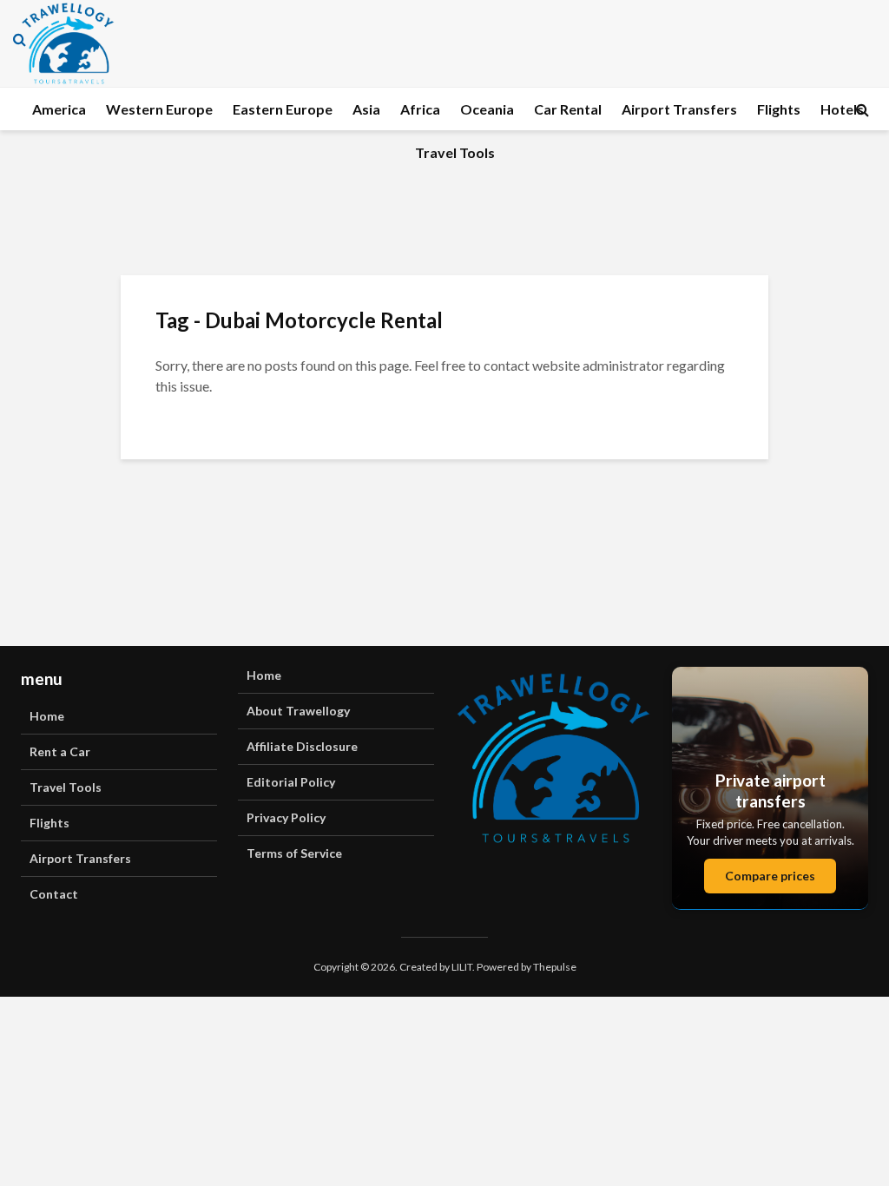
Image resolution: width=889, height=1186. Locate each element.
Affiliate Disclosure (302, 746)
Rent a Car (60, 751)
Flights (778, 109)
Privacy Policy (286, 817)
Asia (366, 109)
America (59, 109)
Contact (54, 893)
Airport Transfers (679, 109)
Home (47, 715)
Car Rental (568, 109)
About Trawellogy (298, 710)
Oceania (487, 109)
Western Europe (159, 109)
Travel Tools (455, 152)
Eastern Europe (283, 109)
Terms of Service (294, 853)
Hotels (842, 109)
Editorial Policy (291, 781)
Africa (420, 109)
